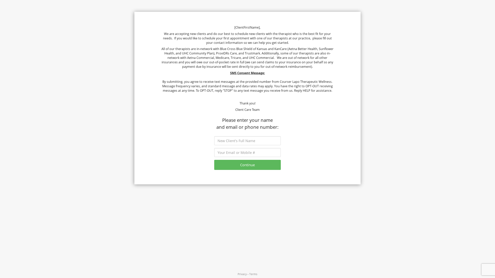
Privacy (242, 274)
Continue (247, 165)
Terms (253, 274)
